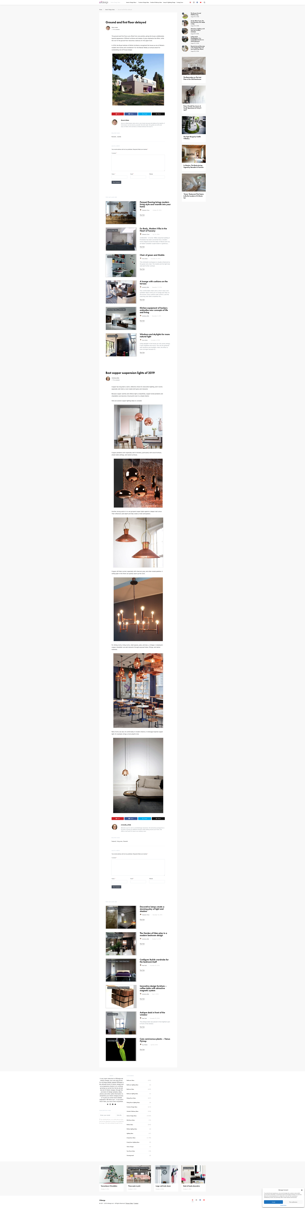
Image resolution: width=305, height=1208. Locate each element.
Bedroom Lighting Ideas (132, 1093)
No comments (116, 29)
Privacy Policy (129, 1203)
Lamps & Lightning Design (169, 2)
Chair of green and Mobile (152, 255)
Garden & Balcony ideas (156, 2)
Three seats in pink (134, 1186)
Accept (273, 1202)
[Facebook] (197, 2)
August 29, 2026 (195, 34)
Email (132, 174)
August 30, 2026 (195, 16)
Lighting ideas (130, 1133)
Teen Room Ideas (131, 1151)
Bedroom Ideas (120, 935)
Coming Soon (180, 2)
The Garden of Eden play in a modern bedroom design (153, 934)
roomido (119, 137)
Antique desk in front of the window (152, 1013)
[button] (302, 1190)
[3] (185, 31)
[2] (185, 23)
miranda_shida (145, 287)
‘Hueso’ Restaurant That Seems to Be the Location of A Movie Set (193, 196)
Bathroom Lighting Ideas (132, 1085)
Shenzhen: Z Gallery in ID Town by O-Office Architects (198, 30)
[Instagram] (194, 2)
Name (113, 174)
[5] (185, 48)
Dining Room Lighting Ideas (133, 1102)
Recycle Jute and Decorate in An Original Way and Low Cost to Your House (198, 47)
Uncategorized (130, 1155)
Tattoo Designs (130, 1146)
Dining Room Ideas (131, 1098)
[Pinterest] (190, 2)
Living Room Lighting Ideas (133, 1142)
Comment (114, 153)
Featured (114, 841)
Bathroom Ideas (111, 935)
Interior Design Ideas (131, 2)
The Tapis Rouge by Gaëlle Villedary (192, 138)
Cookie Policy (283, 1205)
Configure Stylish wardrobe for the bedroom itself (154, 960)
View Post (142, 215)
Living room (119, 841)
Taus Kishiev (144, 1045)
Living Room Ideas (131, 1138)
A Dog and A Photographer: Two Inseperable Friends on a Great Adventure (197, 39)
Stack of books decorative (191, 1186)
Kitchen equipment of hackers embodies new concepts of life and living (154, 310)
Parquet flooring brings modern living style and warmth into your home (155, 204)
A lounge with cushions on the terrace (154, 282)
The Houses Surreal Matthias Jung (196, 14)
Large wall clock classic (163, 1186)
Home (100, 9)
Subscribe (119, 1115)
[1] (185, 15)
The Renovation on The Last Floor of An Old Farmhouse (192, 78)
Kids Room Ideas (131, 1120)
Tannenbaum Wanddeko (109, 1186)
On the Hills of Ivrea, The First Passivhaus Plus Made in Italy (198, 22)
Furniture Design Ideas (144, 2)
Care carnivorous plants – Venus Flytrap (155, 1040)
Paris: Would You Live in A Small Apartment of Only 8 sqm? (192, 108)
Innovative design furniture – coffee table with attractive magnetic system (153, 988)
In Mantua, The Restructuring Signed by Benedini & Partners (193, 166)
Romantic (114, 137)
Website (151, 174)
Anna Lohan (115, 27)
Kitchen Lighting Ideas (132, 1129)
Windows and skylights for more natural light (155, 335)
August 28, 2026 (195, 51)
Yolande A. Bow (145, 210)
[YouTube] (200, 2)
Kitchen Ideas (122, 309)
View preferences (293, 1202)
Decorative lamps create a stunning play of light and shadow (152, 909)
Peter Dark (144, 965)
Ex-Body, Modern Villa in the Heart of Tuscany (153, 229)
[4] (185, 39)
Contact (136, 1203)
